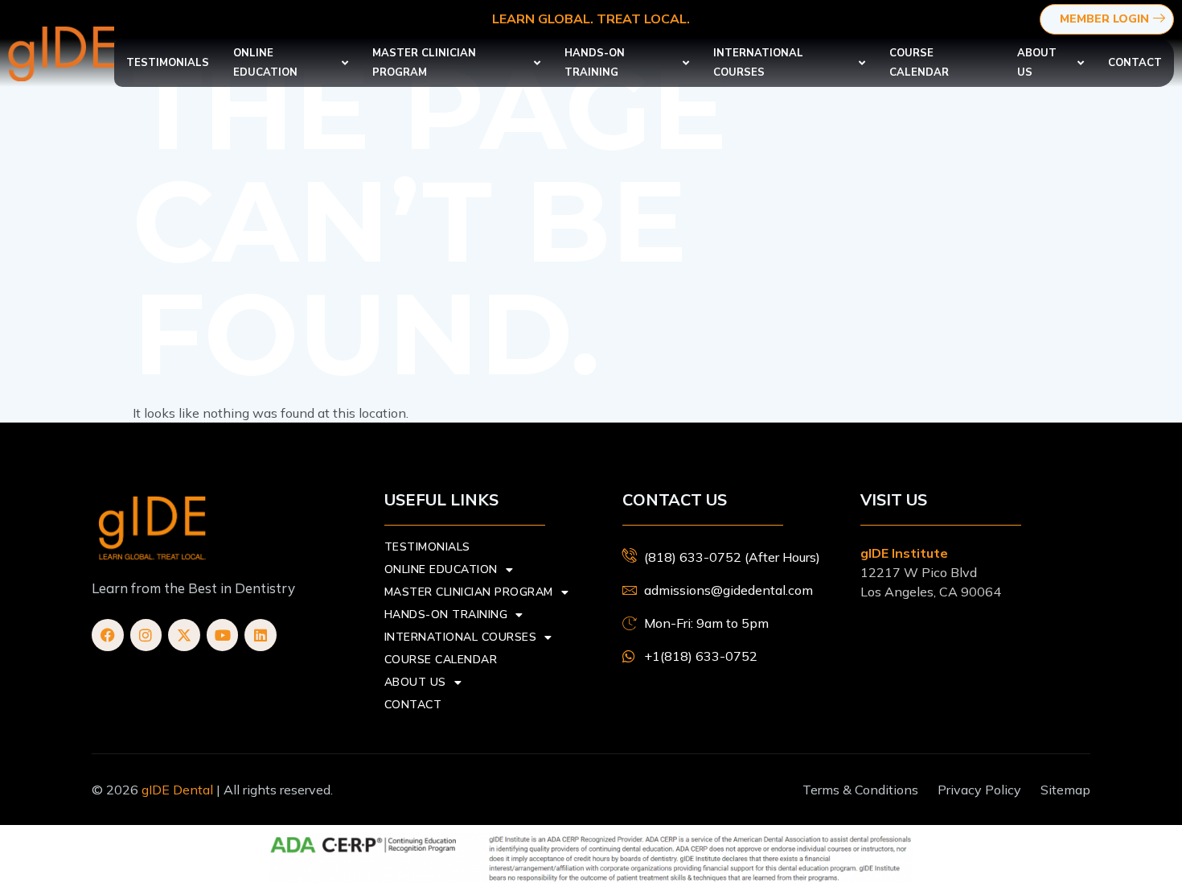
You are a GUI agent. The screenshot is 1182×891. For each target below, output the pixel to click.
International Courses (758, 63)
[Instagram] (146, 635)
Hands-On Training (594, 63)
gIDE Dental (177, 790)
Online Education (265, 63)
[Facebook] (108, 635)
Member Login (1104, 19)
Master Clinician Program (424, 63)
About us (1037, 63)
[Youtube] (223, 635)
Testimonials (167, 63)
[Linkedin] (260, 635)
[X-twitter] (184, 635)
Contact (1135, 63)
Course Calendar (919, 63)
